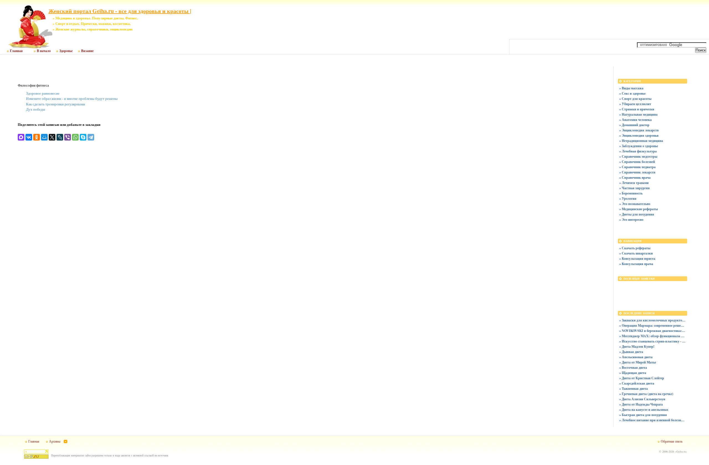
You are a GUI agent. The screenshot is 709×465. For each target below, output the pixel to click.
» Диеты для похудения (636, 214)
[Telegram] (91, 137)
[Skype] (83, 137)
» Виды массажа (631, 88)
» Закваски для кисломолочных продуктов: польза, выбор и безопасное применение (652, 320)
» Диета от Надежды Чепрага (641, 404)
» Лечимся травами (634, 182)
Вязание (87, 51)
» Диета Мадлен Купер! (636, 346)
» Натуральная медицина (638, 114)
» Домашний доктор (634, 125)
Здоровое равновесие (43, 93)
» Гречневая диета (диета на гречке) (646, 393)
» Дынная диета (631, 351)
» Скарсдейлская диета (636, 383)
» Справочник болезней (637, 161)
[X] (52, 137)
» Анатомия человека (635, 119)
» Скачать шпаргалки (636, 253)
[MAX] (21, 137)
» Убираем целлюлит (635, 104)
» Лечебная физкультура (638, 151)
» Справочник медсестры (638, 156)
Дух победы (35, 109)
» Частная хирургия (634, 188)
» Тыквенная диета (633, 388)
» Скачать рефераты (634, 248)
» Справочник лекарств (637, 172)
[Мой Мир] (44, 137)
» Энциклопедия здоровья (639, 135)
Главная (16, 51)
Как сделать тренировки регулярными (55, 104)
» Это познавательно (634, 203)
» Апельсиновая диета (636, 357)
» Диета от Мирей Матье (637, 362)
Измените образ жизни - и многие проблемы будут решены (72, 98)
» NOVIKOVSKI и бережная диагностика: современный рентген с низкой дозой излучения (652, 330)
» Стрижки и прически (636, 109)
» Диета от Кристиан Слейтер (641, 378)
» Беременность (631, 193)
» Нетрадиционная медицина (641, 140)
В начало (44, 51)
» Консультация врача (636, 263)
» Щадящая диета (632, 372)
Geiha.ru (681, 451)
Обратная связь (671, 441)
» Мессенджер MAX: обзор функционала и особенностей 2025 (652, 336)
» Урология (627, 198)
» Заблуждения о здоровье (638, 146)
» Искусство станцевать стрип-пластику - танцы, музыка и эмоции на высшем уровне (652, 341)
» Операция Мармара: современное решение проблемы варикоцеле (652, 325)
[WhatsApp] (75, 137)
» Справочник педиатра (637, 167)
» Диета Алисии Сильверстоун (642, 399)
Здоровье (66, 51)
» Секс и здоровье (632, 93)
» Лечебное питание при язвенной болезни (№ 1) (652, 420)
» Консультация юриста (637, 258)
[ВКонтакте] (28, 137)
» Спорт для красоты (635, 98)
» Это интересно (631, 219)
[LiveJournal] (59, 137)
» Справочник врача (635, 177)
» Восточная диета (633, 367)
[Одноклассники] (36, 137)
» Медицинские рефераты (638, 209)
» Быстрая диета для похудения (643, 414)
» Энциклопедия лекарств (639, 130)
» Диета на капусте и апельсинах (643, 409)
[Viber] (67, 137)
